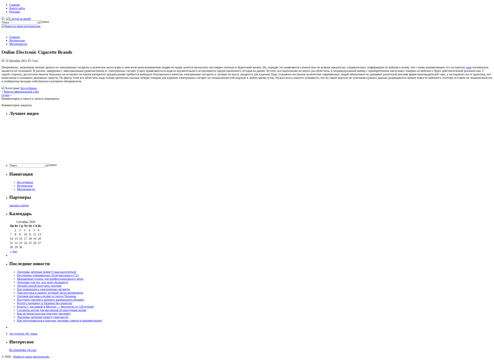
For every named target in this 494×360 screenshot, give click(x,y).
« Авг (13, 251)
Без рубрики (29, 88)
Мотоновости (18, 44)
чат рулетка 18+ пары (23, 333)
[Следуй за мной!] (19, 18)
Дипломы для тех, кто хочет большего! (42, 282)
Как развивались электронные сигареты (43, 289)
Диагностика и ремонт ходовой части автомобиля (50, 292)
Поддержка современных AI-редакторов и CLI (48, 275)
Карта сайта (17, 8)
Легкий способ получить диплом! (39, 285)
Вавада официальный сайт (21, 91)
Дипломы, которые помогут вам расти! (43, 317)
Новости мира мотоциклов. (31, 356)
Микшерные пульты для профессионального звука (50, 278)
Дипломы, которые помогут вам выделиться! (46, 271)
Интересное (17, 40)
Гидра (5, 95)
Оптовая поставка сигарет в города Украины (46, 296)
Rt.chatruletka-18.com (22, 350)
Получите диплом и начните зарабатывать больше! (50, 299)
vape (469, 67)
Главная (14, 4)
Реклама (14, 11)
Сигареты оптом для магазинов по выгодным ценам (51, 310)
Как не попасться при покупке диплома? (44, 313)
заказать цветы (19, 205)
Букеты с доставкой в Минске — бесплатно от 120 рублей (55, 306)
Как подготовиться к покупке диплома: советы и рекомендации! (59, 320)
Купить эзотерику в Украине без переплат (44, 303)
